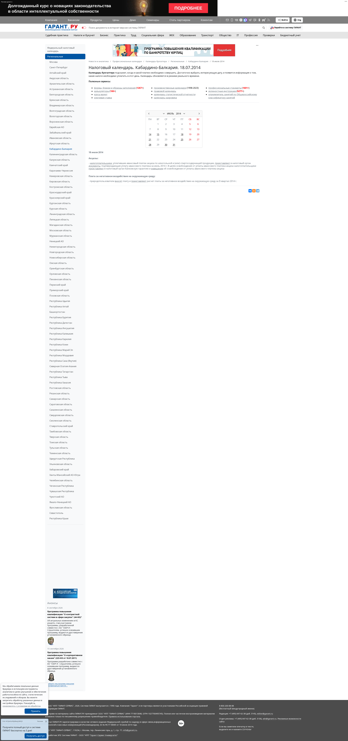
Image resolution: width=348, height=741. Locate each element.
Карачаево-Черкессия (61, 170)
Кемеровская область (61, 176)
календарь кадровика (165, 97)
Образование (188, 35)
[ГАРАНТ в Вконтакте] (236, 20)
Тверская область (58, 436)
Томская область (58, 442)
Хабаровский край (59, 469)
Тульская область (58, 447)
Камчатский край (58, 165)
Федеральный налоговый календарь (60, 49)
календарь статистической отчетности (174, 94)
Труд (133, 35)
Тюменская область (59, 453)
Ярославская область (60, 507)
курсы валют (100, 94)
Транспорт (207, 35)
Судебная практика (56, 35)
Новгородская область (61, 252)
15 (158, 134)
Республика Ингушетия (61, 328)
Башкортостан (57, 311)
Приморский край (59, 290)
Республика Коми (58, 344)
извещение (157, 168)
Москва (53, 61)
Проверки (269, 35)
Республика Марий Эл (61, 349)
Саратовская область (60, 404)
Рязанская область (59, 393)
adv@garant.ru (269, 718)
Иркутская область (59, 143)
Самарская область (59, 398)
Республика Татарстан (61, 371)
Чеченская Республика (61, 485)
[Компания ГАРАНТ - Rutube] (264, 20)
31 (174, 144)
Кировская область (59, 181)
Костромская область (61, 186)
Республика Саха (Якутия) (62, 360)
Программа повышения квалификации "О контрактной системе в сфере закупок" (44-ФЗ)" (64, 614)
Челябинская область (61, 480)
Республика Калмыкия (61, 333)
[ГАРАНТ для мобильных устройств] (232, 20)
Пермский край (57, 284)
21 (150, 139)
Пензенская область (60, 279)
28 (150, 144)
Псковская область (59, 295)
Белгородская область (61, 94)
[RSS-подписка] (268, 20)
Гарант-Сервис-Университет (103, 735)
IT (238, 35)
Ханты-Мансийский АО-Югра (64, 474)
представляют (222, 163)
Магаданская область (61, 224)
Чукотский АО (56, 496)
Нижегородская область (62, 246)
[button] (286, 27)
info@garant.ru (130, 730)
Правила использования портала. (125, 716)
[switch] (84, 28)
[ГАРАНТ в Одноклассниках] (259, 20)
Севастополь (56, 513)
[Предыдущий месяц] (149, 114)
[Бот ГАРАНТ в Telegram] (254, 20)
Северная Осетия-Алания (62, 366)
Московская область (60, 230)
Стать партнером (180, 20)
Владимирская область (61, 105)
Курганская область (60, 203)
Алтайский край (57, 72)
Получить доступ (36, 735)
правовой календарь (165, 91)
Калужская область (59, 159)
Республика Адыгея (59, 301)
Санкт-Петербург (58, 67)
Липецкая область (59, 219)
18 (182, 134)
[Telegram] (257, 190)
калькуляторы (101, 91)
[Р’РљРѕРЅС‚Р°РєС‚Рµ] (250, 190)
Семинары (153, 20)
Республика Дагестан (60, 322)
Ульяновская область (60, 464)
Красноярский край (59, 197)
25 (182, 139)
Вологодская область (60, 116)
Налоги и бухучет (84, 35)
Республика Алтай (59, 306)
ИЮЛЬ (170, 113)
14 (150, 134)
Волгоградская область (61, 110)
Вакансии (74, 20)
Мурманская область (60, 235)
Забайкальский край (60, 132)
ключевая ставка (103, 97)
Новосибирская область (62, 257)
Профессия (251, 35)
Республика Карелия (60, 339)
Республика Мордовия (61, 355)
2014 (178, 113)
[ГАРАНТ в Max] (245, 20)
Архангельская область (61, 83)
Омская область (58, 263)
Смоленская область (60, 420)
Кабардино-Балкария (60, 148)
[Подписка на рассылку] (227, 20)
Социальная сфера (153, 35)
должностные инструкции (222, 91)
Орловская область (59, 273)
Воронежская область (61, 121)
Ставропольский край (61, 426)
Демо (133, 20)
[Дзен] (241, 20)
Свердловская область (61, 415)
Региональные (55, 56)
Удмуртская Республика (62, 458)
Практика (119, 35)
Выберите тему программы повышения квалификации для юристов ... (60, 685)
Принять (35, 711)
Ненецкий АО (56, 241)
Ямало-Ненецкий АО (60, 502)
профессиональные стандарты (224, 87)
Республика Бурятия (60, 317)
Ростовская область (60, 388)
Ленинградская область (62, 214)
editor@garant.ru (265, 713)
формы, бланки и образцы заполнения (115, 87)
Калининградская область (63, 154)
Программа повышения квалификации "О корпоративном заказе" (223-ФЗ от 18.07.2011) (64, 655)
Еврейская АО (56, 127)
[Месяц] (164, 114)
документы (94, 165)
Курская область (58, 208)
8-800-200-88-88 (226, 705)
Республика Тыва (58, 377)
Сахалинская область (60, 409)
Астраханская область (61, 89)
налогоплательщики (101, 163)
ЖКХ (171, 35)
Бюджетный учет (290, 35)
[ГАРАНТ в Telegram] (250, 20)
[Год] (184, 114)
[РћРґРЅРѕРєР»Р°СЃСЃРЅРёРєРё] (254, 190)
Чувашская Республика (61, 491)
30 (166, 144)
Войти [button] (285, 20)
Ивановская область (60, 138)
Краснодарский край (60, 192)
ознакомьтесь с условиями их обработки (22, 706)
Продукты (96, 20)
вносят (118, 181)
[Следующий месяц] (199, 114)
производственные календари (170, 87)
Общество (225, 35)
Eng (299, 20)
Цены (116, 20)
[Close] (46, 721)
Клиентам (206, 20)
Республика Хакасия (60, 382)
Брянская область (59, 100)
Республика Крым (58, 518)
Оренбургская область (61, 268)
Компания (51, 20)
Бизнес (104, 35)
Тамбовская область (60, 431)
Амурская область (59, 78)
